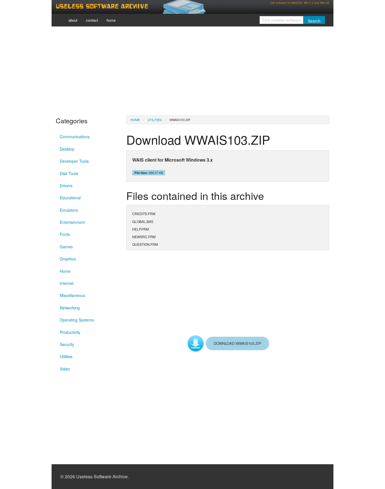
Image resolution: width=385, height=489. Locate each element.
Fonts (65, 234)
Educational (70, 197)
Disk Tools (69, 173)
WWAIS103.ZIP (179, 119)
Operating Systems (77, 320)
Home (65, 271)
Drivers (66, 185)
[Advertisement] (192, 70)
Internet (67, 283)
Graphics (68, 259)
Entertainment (72, 222)
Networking (70, 308)
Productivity (70, 332)
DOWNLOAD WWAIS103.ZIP (237, 343)
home (111, 20)
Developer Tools (74, 161)
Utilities (66, 356)
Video (65, 369)
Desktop (67, 149)
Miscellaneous (72, 295)
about (73, 20)
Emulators (69, 210)
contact (92, 20)
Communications (75, 136)
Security (67, 344)
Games (66, 246)
